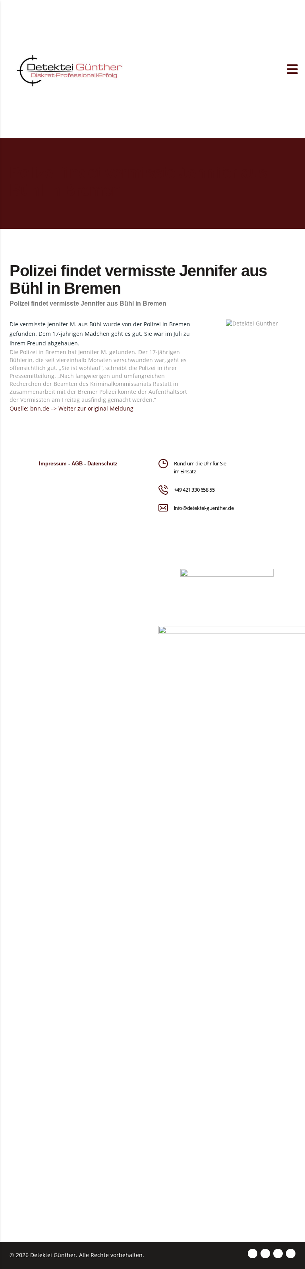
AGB (77, 464)
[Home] (69, 68)
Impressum (53, 464)
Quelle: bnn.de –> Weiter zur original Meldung (71, 408)
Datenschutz (102, 464)
